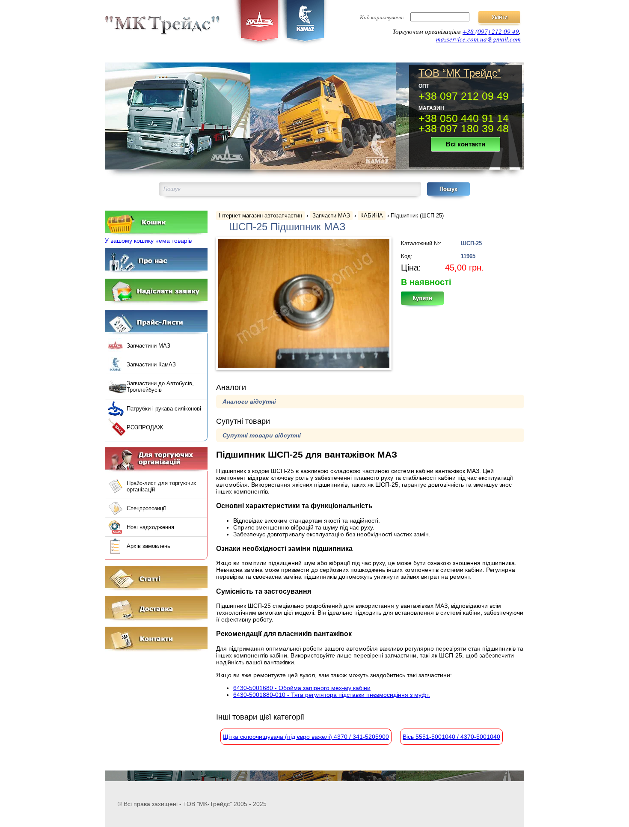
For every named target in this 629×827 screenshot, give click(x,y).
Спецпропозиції (146, 508)
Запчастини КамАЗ (151, 364)
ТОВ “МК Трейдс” (459, 73)
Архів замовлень (148, 546)
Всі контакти (465, 144)
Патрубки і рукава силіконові (164, 408)
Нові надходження (150, 527)
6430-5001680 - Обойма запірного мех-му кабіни (302, 687)
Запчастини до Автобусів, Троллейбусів (160, 386)
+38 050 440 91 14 (463, 118)
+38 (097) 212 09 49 (491, 31)
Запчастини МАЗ (148, 345)
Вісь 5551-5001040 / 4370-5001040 (451, 736)
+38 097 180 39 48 (463, 128)
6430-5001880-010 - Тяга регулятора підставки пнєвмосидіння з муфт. (331, 694)
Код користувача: (382, 17)
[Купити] (427, 301)
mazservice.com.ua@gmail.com (478, 39)
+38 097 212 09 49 (463, 96)
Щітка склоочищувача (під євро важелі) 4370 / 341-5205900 (306, 736)
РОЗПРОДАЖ (145, 427)
